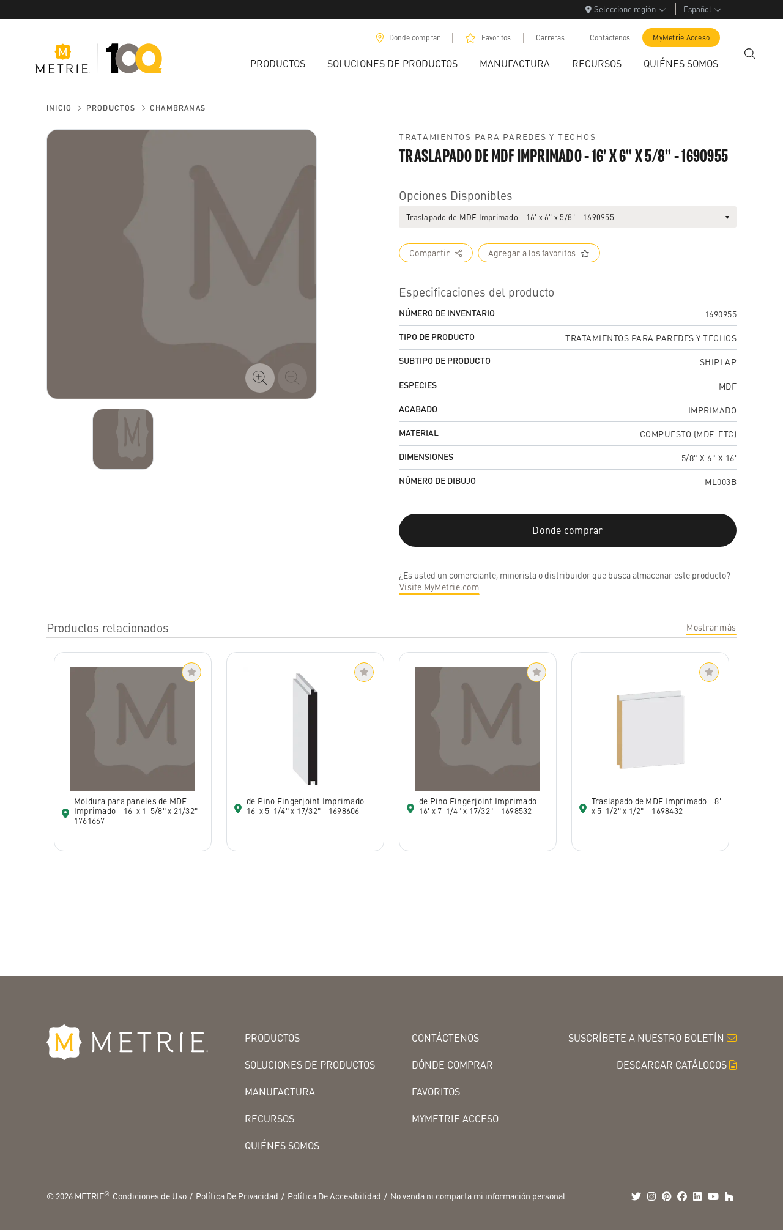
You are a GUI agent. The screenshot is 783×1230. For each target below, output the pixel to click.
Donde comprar (414, 37)
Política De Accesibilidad (334, 1195)
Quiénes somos (282, 1145)
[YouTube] (713, 1196)
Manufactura (280, 1091)
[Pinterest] (667, 1196)
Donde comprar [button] (567, 530)
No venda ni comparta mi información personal (477, 1195)
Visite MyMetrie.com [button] (439, 586)
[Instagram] (651, 1196)
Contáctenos (610, 37)
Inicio (59, 108)
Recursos (269, 1118)
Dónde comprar (452, 1064)
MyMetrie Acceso (681, 37)
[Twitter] (636, 1196)
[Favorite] (191, 672)
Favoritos (496, 37)
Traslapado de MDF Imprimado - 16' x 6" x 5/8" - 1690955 (510, 217)
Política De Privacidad (237, 1195)
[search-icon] (750, 54)
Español (697, 9)
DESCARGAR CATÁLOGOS (672, 1064)
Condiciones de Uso (150, 1195)
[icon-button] (260, 378)
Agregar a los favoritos (532, 252)
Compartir (429, 252)
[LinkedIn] (697, 1196)
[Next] (123, 439)
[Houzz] (729, 1196)
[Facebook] (682, 1196)
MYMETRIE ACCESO (455, 1118)
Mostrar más (711, 626)
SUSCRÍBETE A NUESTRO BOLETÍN (646, 1037)
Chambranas (178, 108)
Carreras (550, 37)
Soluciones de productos (310, 1064)
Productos (111, 108)
